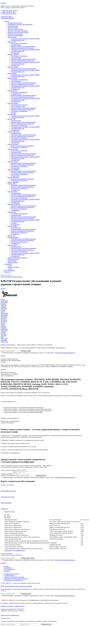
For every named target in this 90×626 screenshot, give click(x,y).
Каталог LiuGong (13, 161)
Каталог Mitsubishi (13, 182)
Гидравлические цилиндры (19, 105)
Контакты (7, 272)
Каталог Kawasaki (13, 144)
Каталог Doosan (12, 78)
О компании (8, 264)
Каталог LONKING (14, 169)
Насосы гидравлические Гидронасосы (22, 48)
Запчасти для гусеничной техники (18, 32)
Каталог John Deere (13, 131)
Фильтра (13, 112)
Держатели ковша (13, 27)
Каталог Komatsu (13, 149)
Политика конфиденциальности (10, 586)
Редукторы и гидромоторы (19, 43)
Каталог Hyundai (13, 103)
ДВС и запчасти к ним (18, 106)
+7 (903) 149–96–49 (6, 13)
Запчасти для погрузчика (15, 34)
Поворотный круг (13, 259)
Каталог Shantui (12, 191)
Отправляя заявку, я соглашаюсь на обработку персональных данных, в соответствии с (38, 353)
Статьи (10, 269)
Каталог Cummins (13, 67)
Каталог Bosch (12, 37)
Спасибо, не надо (19, 606)
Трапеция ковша (12, 262)
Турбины (14, 223)
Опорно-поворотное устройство (17, 257)
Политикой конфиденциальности (65, 353)
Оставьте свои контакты (8, 475)
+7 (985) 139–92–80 (6, 10)
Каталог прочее (12, 245)
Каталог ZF (11, 235)
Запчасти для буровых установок (18, 30)
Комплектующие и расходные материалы (23, 46)
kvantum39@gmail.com (7, 18)
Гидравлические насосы (15, 23)
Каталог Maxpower (13, 177)
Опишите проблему (7, 474)
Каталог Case (12, 41)
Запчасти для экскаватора (15, 35)
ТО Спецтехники (9, 270)
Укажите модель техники (8, 470)
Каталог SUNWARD (14, 204)
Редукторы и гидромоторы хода (13, 580)
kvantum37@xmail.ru (7, 16)
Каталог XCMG (12, 226)
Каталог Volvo (12, 212)
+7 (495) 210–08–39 (6, 12)
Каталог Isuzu (12, 114)
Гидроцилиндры (13, 26)
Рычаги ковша (12, 261)
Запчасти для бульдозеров (15, 29)
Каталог (6, 21)
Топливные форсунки (17, 40)
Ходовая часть (15, 53)
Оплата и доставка (13, 267)
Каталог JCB (11, 119)
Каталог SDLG (12, 183)
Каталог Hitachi (12, 90)
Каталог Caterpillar (13, 54)
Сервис (10, 265)
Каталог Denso (12, 73)
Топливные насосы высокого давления (16, 578)
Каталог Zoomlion (13, 237)
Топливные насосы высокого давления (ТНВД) (25, 38)
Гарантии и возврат (26, 586)
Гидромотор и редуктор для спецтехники (20, 24)
